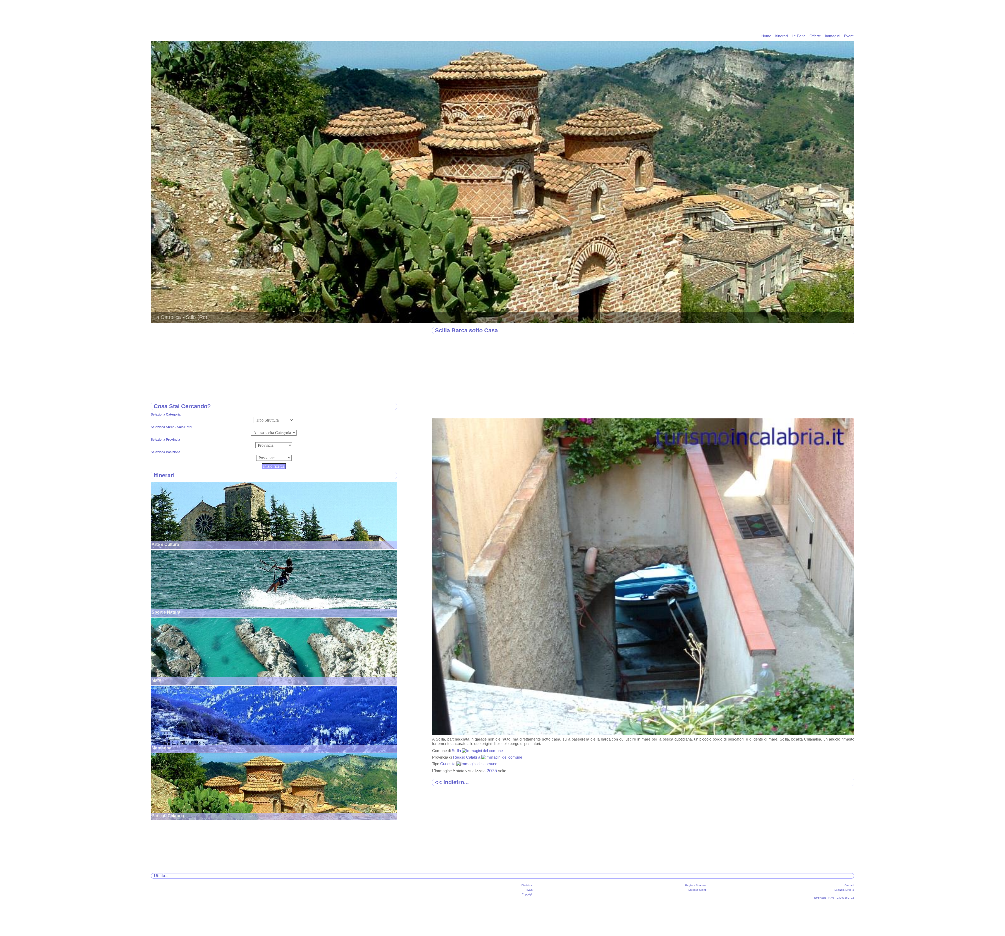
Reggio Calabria (467, 757)
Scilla (457, 750)
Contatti (849, 885)
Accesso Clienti (697, 889)
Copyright (527, 894)
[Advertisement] (589, 376)
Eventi (849, 36)
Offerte (815, 36)
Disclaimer (527, 885)
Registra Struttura (695, 885)
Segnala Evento (844, 889)
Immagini (832, 36)
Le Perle (799, 36)
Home (766, 36)
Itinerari (781, 36)
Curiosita (448, 763)
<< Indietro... (452, 782)
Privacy (529, 889)
